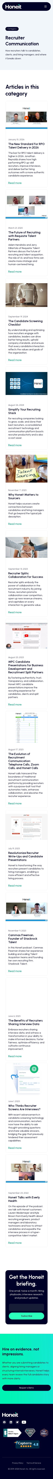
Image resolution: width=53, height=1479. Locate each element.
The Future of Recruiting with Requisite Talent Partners (24, 236)
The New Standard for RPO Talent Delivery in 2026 (26, 145)
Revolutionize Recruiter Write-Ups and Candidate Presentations (25, 856)
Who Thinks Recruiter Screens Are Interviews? (24, 1107)
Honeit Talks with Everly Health (24, 1199)
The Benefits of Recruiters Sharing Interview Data (25, 1022)
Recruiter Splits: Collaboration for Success (25, 575)
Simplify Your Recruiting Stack (24, 411)
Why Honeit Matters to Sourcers (23, 496)
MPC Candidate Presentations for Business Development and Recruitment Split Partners (25, 667)
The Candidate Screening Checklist (25, 322)
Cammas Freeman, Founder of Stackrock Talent (22, 938)
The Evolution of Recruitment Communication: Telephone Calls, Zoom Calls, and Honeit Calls (23, 761)
